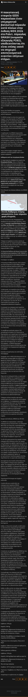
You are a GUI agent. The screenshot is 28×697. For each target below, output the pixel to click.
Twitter (21, 674)
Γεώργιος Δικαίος (11, 62)
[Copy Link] (14, 67)
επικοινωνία (14, 692)
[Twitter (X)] (5, 67)
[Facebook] (8, 67)
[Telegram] (11, 67)
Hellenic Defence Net (9, 2)
